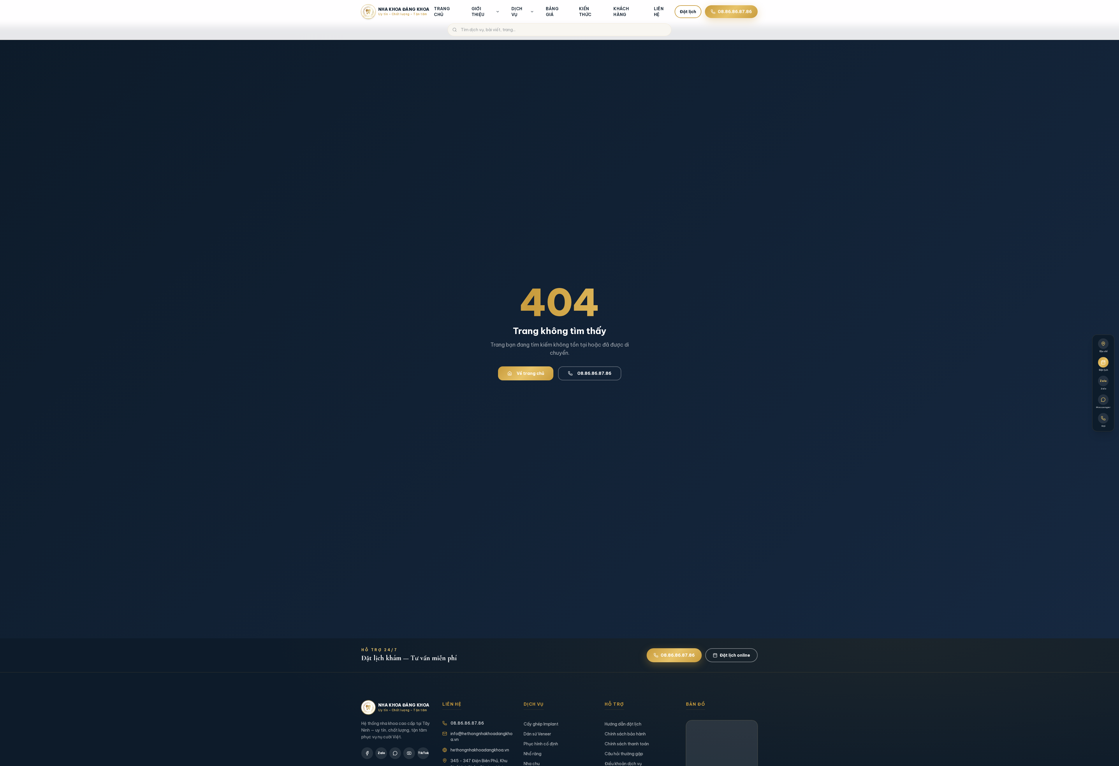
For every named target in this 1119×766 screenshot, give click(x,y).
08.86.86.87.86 (735, 11)
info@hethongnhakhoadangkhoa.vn (482, 736)
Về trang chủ (530, 373)
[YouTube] (409, 753)
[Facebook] (367, 753)
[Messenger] (395, 753)
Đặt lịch (688, 11)
